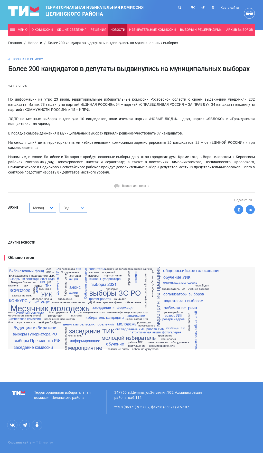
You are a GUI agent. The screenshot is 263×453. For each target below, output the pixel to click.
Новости (117, 30)
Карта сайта (230, 7)
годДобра (92, 302)
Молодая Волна (42, 298)
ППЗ (42, 282)
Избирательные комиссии (152, 30)
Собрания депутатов (85, 283)
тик (78, 268)
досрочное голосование (120, 268)
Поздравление (70, 272)
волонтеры (97, 268)
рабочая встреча (180, 307)
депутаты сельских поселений (88, 324)
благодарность (58, 312)
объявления (133, 302)
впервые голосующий (102, 272)
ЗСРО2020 (20, 290)
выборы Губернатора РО (35, 334)
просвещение (146, 325)
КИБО (38, 285)
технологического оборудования (168, 342)
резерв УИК (173, 315)
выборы (93, 275)
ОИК (48, 268)
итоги (11, 312)
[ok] (213, 7)
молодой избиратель (128, 337)
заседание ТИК (92, 330)
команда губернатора (152, 283)
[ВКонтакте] (250, 209)
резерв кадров (173, 319)
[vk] (193, 7)
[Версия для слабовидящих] (249, 13)
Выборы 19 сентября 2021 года (31, 278)
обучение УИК (176, 277)
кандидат (120, 298)
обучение (115, 344)
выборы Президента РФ (37, 341)
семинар (135, 277)
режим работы (173, 312)
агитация (75, 275)
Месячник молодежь (50, 307)
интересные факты (110, 302)
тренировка (165, 335)
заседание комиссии (33, 347)
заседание (101, 307)
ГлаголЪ (13, 285)
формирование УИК (162, 345)
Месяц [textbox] (38, 208)
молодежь (126, 324)
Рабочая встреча (65, 285)
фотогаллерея (188, 322)
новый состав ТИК (137, 318)
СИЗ (41, 288)
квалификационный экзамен (145, 290)
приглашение (136, 345)
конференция (123, 312)
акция (73, 279)
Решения (98, 30)
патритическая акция (145, 332)
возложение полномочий (60, 318)
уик (76, 295)
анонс (75, 287)
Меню (22, 30)
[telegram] (203, 7)
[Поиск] (179, 7)
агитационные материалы (68, 302)
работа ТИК (135, 342)
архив (73, 292)
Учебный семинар (30, 312)
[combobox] (42, 208)
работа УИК (155, 328)
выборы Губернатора (105, 278)
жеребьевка (128, 278)
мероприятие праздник (157, 296)
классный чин (143, 268)
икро (48, 288)
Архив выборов (239, 30)
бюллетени (55, 315)
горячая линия (113, 275)
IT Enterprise (44, 442)
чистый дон (202, 285)
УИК (46, 294)
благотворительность (21, 322)
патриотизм (140, 312)
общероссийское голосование (192, 270)
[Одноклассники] (238, 209)
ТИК (48, 285)
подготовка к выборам (183, 300)
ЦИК (48, 282)
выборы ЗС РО (115, 292)
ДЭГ (26, 285)
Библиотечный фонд (26, 270)
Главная (15, 43)
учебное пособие (198, 288)
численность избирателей (195, 330)
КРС (48, 272)
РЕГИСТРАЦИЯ (40, 302)
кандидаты (115, 317)
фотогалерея (172, 332)
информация (123, 307)
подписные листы (118, 349)
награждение (135, 315)
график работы (100, 298)
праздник (112, 288)
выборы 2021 (103, 284)
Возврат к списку (28, 59)
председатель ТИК (173, 288)
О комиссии (42, 30)
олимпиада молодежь (180, 282)
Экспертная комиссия (25, 318)
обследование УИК (130, 329)
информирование (85, 340)
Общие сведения (72, 30)
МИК (37, 290)
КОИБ (33, 290)
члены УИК (75, 335)
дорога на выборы (65, 338)
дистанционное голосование (97, 312)
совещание (175, 327)
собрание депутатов (145, 349)
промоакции (143, 322)
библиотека (65, 298)
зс (53, 272)
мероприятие (85, 347)
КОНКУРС (18, 300)
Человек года (66, 268)
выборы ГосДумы (50, 322)
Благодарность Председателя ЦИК (31, 275)
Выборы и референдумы (201, 30)
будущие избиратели (35, 327)
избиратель (95, 317)
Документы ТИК (57, 281)
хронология (168, 339)
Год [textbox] (66, 208)
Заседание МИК (22, 295)
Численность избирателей (25, 315)
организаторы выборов (183, 294)
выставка (76, 315)
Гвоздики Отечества (23, 282)
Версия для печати (135, 186)
